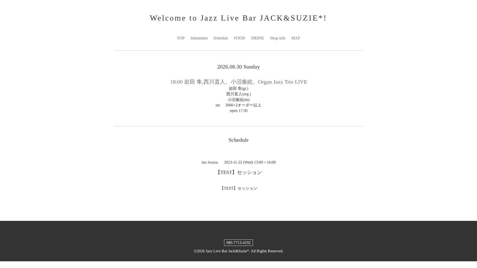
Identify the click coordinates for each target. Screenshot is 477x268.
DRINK (257, 38)
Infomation (199, 38)
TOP (181, 38)
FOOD (239, 38)
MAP (295, 38)
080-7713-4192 (238, 242)
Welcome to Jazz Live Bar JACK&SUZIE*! (238, 17)
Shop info (277, 38)
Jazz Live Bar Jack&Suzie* (227, 251)
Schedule (221, 38)
